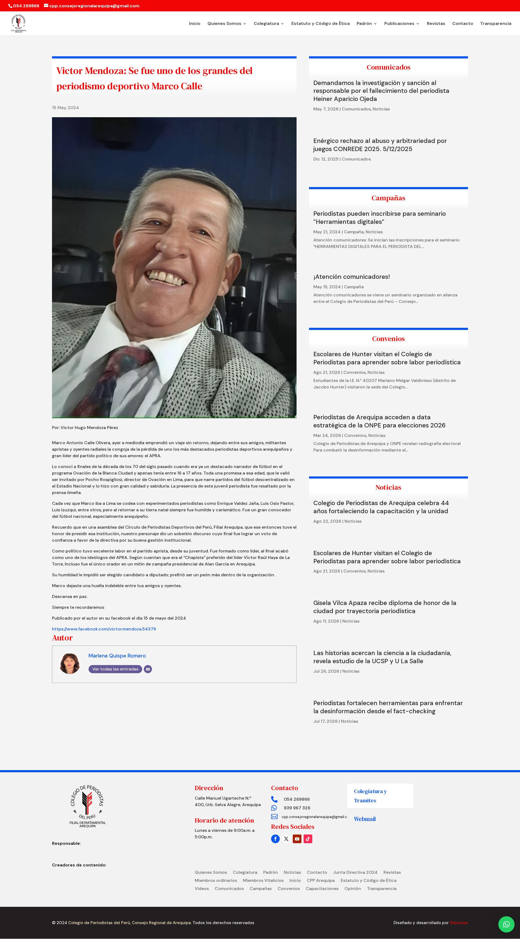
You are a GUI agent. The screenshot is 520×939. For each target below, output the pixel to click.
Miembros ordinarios (216, 881)
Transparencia (495, 24)
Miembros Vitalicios (263, 881)
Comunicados (356, 109)
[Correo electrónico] (148, 669)
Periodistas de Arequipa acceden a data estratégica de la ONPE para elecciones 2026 (379, 421)
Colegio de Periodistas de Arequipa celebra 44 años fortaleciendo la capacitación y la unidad (381, 507)
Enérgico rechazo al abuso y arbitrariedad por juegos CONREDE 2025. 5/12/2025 (380, 145)
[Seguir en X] (286, 839)
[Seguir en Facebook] (275, 839)
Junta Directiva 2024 (355, 873)
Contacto (462, 24)
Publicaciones (399, 24)
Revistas (436, 24)
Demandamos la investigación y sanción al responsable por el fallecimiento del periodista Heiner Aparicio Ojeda (381, 91)
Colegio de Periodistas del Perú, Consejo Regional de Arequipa (129, 922)
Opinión (352, 889)
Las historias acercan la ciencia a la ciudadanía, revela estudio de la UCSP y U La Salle (382, 657)
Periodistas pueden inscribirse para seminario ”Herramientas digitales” (379, 218)
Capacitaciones (322, 889)
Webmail (365, 819)
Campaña (354, 232)
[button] (506, 924)
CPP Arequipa (321, 881)
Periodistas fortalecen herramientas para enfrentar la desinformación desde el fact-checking (388, 707)
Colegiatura (266, 24)
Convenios (354, 372)
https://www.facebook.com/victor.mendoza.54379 (104, 629)
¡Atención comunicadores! (351, 277)
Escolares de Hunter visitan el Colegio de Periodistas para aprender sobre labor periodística (387, 358)
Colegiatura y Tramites (370, 795)
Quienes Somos (224, 24)
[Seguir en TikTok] (308, 839)
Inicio (194, 24)
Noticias (381, 109)
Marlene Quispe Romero (117, 655)
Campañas (261, 889)
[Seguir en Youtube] (297, 839)
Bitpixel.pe (459, 922)
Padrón (364, 24)
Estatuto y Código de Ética (320, 24)
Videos (202, 889)
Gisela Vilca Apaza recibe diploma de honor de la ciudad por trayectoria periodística (384, 607)
